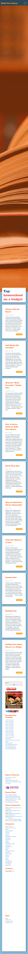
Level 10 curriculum (9, 734)
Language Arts (8, 846)
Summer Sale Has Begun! (11, 794)
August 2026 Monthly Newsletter (12, 796)
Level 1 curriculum (9, 721)
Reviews (7, 856)
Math (6, 849)
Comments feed (9, 921)
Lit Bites (7, 848)
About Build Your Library (10, 777)
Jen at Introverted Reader (11, 819)
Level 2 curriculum (9, 722)
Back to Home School (10, 828)
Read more (19, 334)
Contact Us (8, 778)
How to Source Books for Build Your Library (11, 426)
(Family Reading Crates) (10, 748)
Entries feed (8, 919)
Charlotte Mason (9, 830)
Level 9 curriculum (9, 732)
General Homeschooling (10, 836)
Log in (6, 918)
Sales (6, 858)
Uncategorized (8, 862)
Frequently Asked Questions (11, 780)
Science (7, 859)
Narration (7, 852)
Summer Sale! (11, 577)
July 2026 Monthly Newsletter (12, 802)
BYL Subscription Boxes (10, 747)
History (7, 840)
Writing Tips (8, 865)
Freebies (7, 835)
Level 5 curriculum (9, 727)
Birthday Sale (11, 611)
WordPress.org (8, 922)
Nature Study (8, 853)
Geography (7, 838)
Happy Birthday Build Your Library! (12, 797)
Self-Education (8, 861)
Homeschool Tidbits (10, 843)
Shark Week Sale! (12, 466)
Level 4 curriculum (9, 725)
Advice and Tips (9, 826)
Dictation (7, 832)
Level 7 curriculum (9, 730)
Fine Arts (7, 833)
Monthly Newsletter (9, 851)
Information (8, 845)
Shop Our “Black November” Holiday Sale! (13, 385)
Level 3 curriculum (9, 724)
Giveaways (7, 839)
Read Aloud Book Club (10, 745)
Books (6, 829)
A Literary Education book (11, 744)
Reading (7, 855)
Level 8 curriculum (9, 731)
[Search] (14, 685)
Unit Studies (8, 738)
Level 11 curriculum (9, 735)
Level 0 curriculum (9, 720)
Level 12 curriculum (9, 737)
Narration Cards (9, 743)
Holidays (7, 842)
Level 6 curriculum (9, 728)
